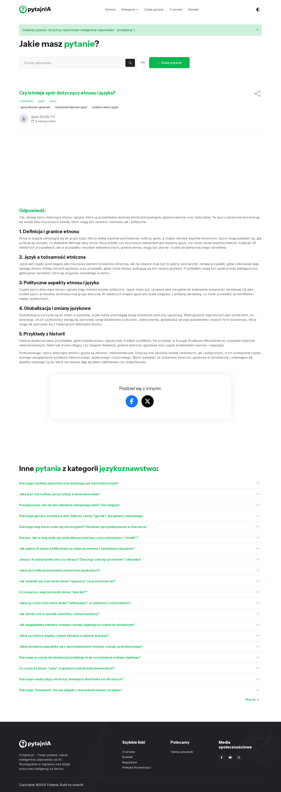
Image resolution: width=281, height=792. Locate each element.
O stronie (176, 9)
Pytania (110, 9)
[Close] (257, 30)
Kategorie (128, 9)
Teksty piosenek (182, 752)
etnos (53, 101)
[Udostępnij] (257, 94)
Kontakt (193, 9)
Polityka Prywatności (136, 767)
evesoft (78, 785)
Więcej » (252, 699)
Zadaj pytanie (153, 9)
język (41, 101)
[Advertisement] (140, 165)
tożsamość (27, 101)
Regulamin (129, 762)
